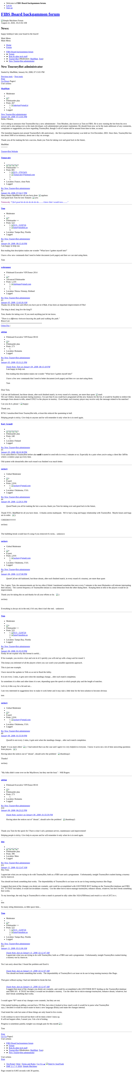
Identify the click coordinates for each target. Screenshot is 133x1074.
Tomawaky (6, 158)
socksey (4, 469)
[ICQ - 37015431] (19, 172)
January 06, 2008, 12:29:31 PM (14, 502)
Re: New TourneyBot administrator (15, 188)
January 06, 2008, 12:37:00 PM (14, 574)
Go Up (4, 1036)
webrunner (6, 267)
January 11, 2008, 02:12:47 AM (14, 867)
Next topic (18, 76)
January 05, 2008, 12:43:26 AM (14, 302)
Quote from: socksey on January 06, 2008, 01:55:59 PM (29, 815)
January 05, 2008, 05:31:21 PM (14, 362)
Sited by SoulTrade (56, 1064)
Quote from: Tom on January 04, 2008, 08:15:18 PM (28, 367)
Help (18, 1064)
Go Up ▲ (41, 1064)
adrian (4, 332)
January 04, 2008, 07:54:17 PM (14, 193)
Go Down (5, 81)
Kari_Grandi (6, 424)
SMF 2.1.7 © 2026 (14, 1066)
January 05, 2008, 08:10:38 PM (14, 452)
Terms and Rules (28, 1064)
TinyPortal (10, 1064)
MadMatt (34, 59)
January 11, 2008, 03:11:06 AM (14, 948)
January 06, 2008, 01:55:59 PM (14, 736)
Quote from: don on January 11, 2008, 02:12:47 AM (27, 953)
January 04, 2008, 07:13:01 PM (14, 117)
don (2, 842)
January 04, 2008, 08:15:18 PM (14, 243)
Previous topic (7, 76)
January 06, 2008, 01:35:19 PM (14, 651)
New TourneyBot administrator (14, 114)
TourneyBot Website (9, 151)
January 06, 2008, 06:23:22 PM (14, 810)
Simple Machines (30, 1066)
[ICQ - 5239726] (18, 225)
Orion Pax (5, 325)
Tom (41, 59)
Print (3, 79)
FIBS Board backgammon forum (30, 14)
